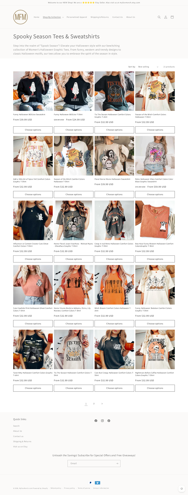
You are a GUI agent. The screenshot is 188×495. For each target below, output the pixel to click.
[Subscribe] (117, 463)
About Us (17, 431)
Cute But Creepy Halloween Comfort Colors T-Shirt (114, 374)
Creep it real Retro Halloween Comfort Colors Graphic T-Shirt (114, 245)
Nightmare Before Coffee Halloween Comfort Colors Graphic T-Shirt (154, 374)
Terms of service (84, 488)
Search (16, 426)
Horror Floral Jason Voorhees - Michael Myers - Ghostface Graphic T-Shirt (73, 245)
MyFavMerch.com (25, 488)
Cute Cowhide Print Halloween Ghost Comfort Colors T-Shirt (32, 309)
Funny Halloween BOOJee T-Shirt (68, 114)
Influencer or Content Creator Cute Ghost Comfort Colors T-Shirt (30, 245)
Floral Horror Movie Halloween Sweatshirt (112, 179)
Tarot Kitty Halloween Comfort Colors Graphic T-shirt (33, 374)
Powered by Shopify (40, 488)
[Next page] (102, 403)
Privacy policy (69, 488)
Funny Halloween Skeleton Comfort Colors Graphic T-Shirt (153, 309)
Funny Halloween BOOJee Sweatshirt (29, 114)
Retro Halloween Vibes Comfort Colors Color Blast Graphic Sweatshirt (154, 180)
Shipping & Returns (22, 441)
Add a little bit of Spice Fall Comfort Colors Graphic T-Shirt (31, 180)
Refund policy (56, 488)
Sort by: (131, 66)
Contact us (18, 436)
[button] (53, 17)
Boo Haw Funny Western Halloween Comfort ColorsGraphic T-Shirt (154, 245)
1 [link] (86, 403)
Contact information (101, 488)
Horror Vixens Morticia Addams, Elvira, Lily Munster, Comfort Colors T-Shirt (72, 309)
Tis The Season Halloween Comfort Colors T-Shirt (73, 374)
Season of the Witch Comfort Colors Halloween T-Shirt (150, 115)
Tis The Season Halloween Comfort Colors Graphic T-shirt (113, 115)
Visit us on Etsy (20, 446)
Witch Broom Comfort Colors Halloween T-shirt (113, 309)
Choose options (33, 129)
